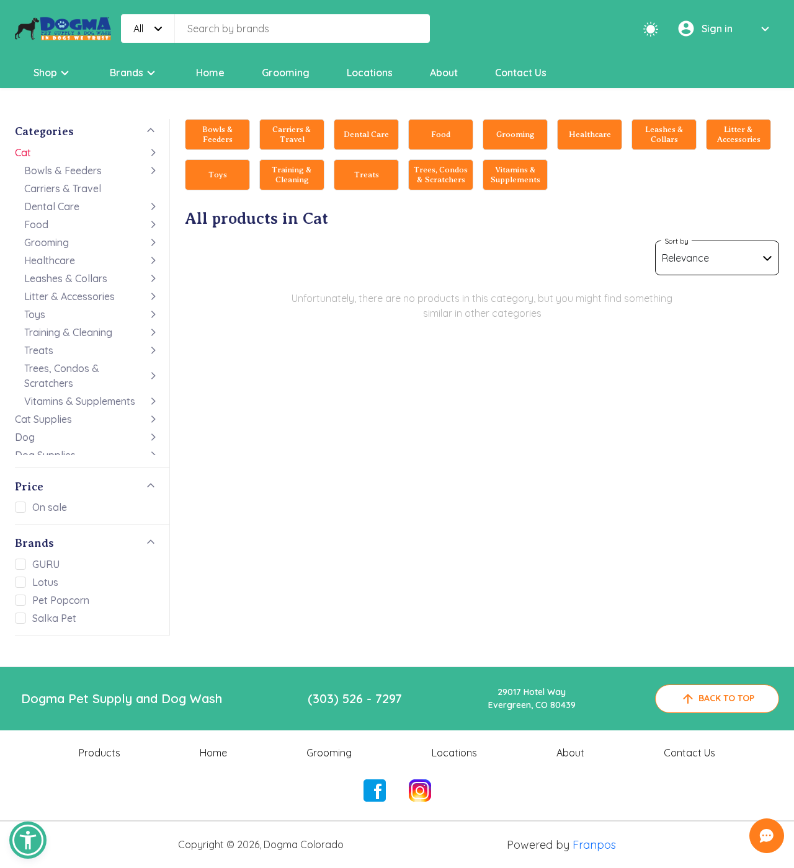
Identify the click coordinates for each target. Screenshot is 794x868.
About (444, 72)
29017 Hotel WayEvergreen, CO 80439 (532, 698)
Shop (45, 72)
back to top (726, 698)
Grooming (286, 72)
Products (99, 752)
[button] (27, 840)
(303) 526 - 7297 (355, 698)
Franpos (594, 845)
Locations (370, 72)
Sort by (676, 241)
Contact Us (520, 72)
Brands (126, 72)
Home (210, 72)
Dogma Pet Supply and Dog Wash (121, 698)
